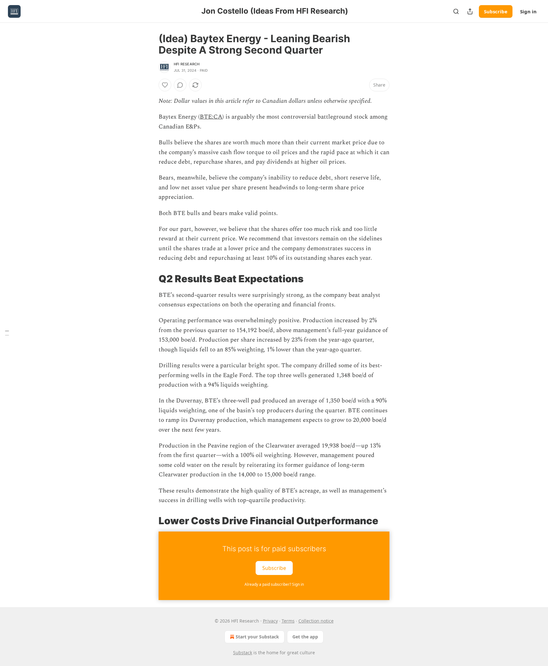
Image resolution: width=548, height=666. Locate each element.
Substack (242, 653)
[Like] (165, 85)
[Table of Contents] (7, 333)
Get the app (305, 637)
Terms (288, 621)
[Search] (456, 11)
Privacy (270, 621)
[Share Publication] (470, 11)
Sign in (528, 11)
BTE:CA (211, 116)
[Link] (150, 278)
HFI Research (186, 64)
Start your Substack (257, 637)
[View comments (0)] (180, 85)
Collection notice (316, 621)
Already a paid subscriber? (274, 584)
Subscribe (495, 11)
